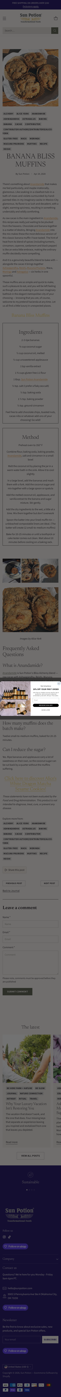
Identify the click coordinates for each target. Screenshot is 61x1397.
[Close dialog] (58, 683)
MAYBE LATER (46, 710)
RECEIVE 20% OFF (46, 705)
